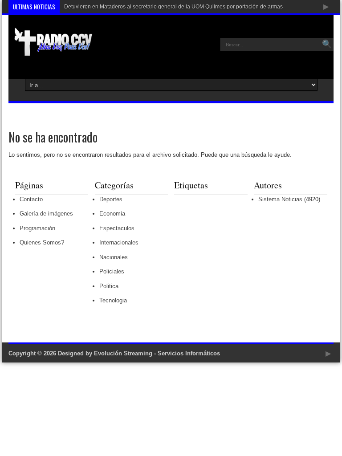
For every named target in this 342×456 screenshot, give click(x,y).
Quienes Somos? (42, 242)
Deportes (110, 199)
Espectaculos (116, 228)
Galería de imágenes (46, 213)
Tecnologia (113, 300)
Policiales (111, 271)
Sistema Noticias (280, 199)
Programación (37, 228)
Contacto (31, 199)
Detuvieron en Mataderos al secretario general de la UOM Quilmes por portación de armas (173, 7)
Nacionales (113, 257)
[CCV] (50, 50)
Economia (112, 213)
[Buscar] (327, 44)
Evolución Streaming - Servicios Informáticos (157, 353)
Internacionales (118, 242)
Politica (108, 286)
